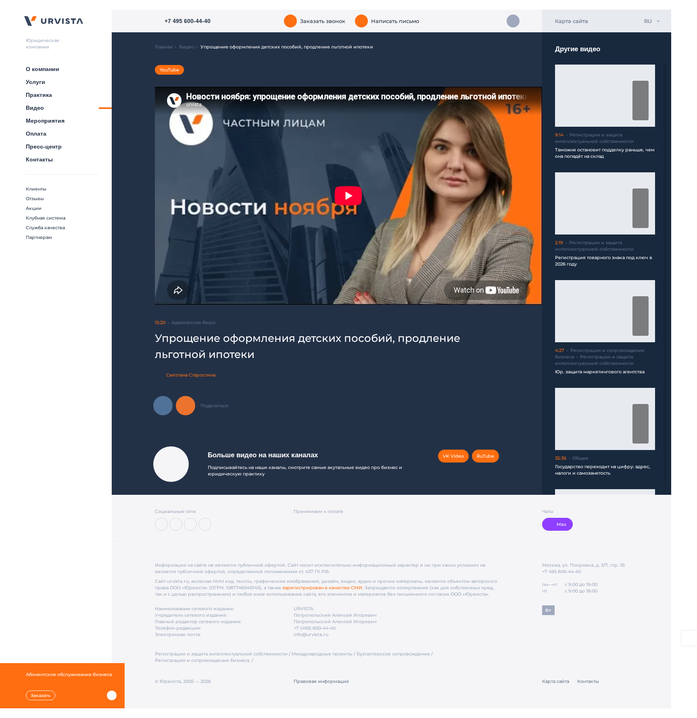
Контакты (39, 159)
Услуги (35, 82)
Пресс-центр (44, 146)
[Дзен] (175, 524)
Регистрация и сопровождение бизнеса (202, 660)
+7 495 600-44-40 (561, 571)
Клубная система (45, 218)
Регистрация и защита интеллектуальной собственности (221, 654)
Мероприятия (45, 120)
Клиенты (36, 189)
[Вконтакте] (161, 524)
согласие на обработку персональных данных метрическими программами (302, 700)
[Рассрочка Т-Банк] (340, 524)
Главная (164, 47)
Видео (35, 108)
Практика (39, 95)
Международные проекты (322, 654)
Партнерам (39, 237)
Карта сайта (571, 21)
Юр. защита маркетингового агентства (600, 372)
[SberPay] (326, 524)
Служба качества (45, 227)
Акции (34, 208)
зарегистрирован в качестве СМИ (322, 587)
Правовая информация (321, 681)
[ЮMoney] (311, 524)
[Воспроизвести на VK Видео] (640, 100)
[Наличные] (353, 524)
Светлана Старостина (190, 375)
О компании (42, 69)
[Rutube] (190, 524)
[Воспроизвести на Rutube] (640, 87)
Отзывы (35, 198)
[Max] (204, 524)
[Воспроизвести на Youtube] (640, 113)
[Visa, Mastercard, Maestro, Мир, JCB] (298, 524)
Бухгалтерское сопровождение (393, 654)
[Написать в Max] (513, 21)
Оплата (36, 133)
